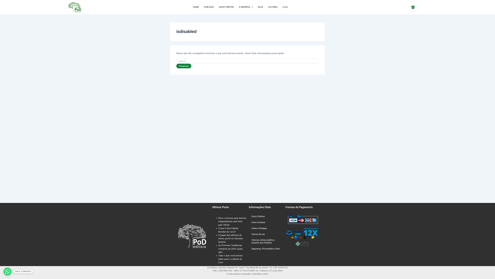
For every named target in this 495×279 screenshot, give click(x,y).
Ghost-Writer (226, 7)
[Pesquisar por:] (247, 61)
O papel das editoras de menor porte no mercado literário (230, 238)
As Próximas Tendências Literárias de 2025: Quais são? (230, 248)
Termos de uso (258, 234)
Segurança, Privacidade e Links (265, 248)
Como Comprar (258, 222)
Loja (285, 7)
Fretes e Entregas (259, 228)
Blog (260, 7)
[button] (7, 271)
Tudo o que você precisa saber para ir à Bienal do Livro (230, 259)
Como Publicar (258, 216)
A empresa (244, 7)
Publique (209, 7)
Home (196, 7)
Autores (273, 7)
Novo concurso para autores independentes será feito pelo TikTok (232, 221)
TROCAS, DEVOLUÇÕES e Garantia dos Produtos (263, 241)
